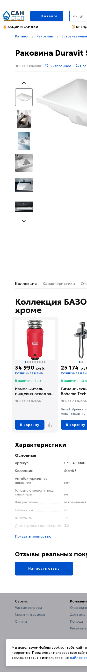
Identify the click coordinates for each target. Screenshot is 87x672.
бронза (77, 409)
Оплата (21, 622)
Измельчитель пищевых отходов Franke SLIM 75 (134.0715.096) (33, 391)
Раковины (45, 36)
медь (65, 414)
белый (65, 409)
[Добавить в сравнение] (49, 425)
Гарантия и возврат (30, 615)
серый (75, 414)
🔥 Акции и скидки (20, 26)
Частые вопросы (28, 608)
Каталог (22, 36)
